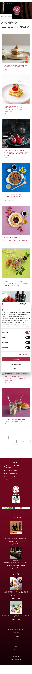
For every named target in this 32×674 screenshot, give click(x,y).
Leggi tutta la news (16, 544)
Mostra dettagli (22, 354)
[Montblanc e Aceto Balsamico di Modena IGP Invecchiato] (17, 50)
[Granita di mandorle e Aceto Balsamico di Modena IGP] (17, 404)
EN (4, 3)
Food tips (16, 643)
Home (14, 28)
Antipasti (6, 285)
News (16, 646)
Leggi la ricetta (16, 598)
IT (2, 3)
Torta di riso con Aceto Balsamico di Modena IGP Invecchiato (13, 196)
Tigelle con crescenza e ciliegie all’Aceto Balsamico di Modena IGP (15, 378)
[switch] (27, 337)
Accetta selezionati (16, 364)
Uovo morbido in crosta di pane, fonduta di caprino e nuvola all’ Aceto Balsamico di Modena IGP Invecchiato (16, 593)
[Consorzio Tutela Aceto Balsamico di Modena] (17, 10)
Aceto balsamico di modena (16, 629)
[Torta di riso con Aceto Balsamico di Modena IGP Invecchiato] (17, 179)
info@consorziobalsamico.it (13, 477)
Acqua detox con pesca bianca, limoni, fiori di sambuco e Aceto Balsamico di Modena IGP (16, 282)
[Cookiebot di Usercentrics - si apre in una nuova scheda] (19, 304)
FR (9, 3)
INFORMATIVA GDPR (16, 659)
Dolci (5, 69)
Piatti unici (11, 200)
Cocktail (12, 285)
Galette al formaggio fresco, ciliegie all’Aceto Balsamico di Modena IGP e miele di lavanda (15, 239)
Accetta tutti (16, 359)
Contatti (16, 649)
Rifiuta (16, 369)
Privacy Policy (16, 653)
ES (11, 3)
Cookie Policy (16, 656)
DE (7, 3)
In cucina (16, 639)
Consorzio (16, 632)
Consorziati (16, 636)
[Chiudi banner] (29, 304)
